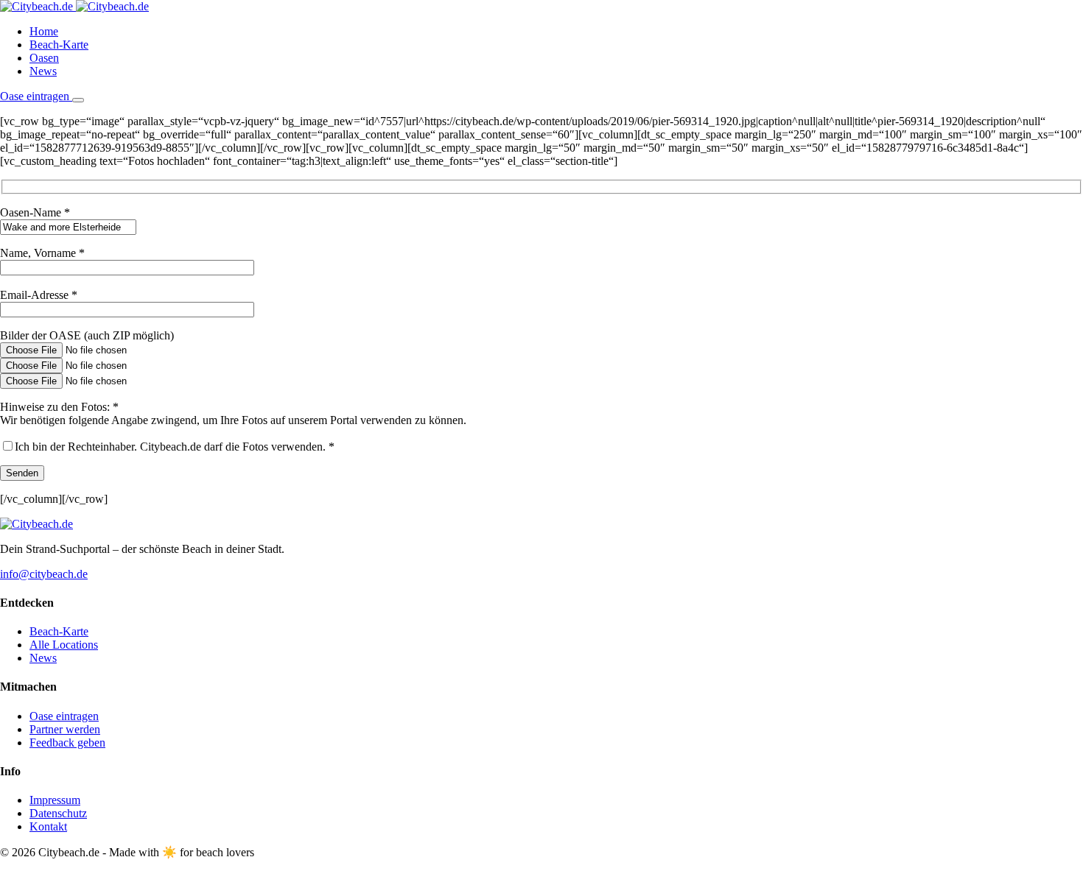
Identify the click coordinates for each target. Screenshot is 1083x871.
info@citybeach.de (44, 574)
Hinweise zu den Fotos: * (59, 407)
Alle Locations (63, 644)
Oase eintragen (36, 96)
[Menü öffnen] (78, 100)
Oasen (44, 58)
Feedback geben (67, 742)
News (43, 71)
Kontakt (48, 826)
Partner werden (64, 729)
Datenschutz (58, 813)
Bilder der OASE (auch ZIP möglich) (87, 335)
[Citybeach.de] (74, 6)
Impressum (54, 800)
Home (43, 31)
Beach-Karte (58, 44)
